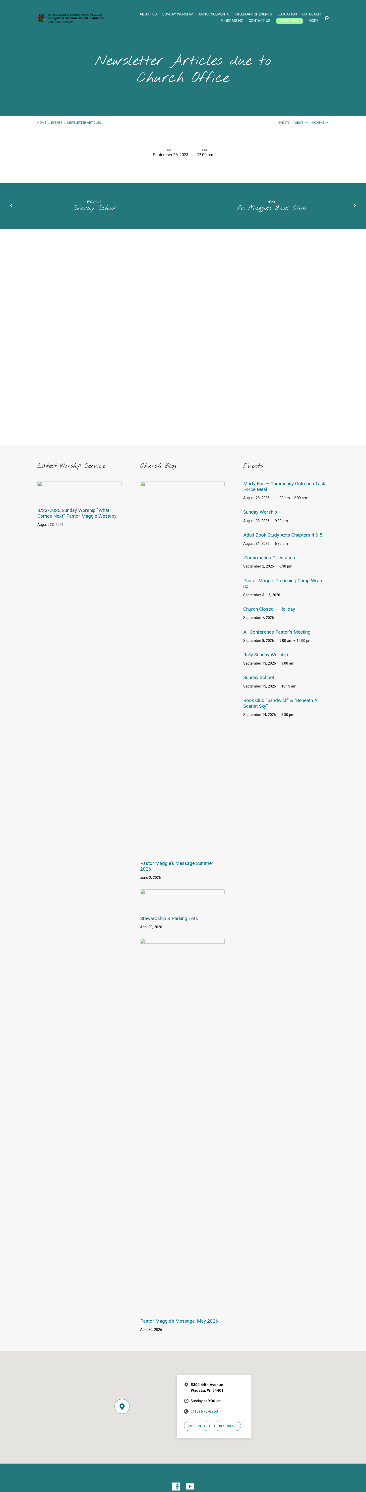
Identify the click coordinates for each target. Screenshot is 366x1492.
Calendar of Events (253, 14)
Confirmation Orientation (269, 558)
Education (287, 14)
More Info (196, 1426)
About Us (148, 14)
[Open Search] (327, 18)
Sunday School (94, 208)
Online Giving (289, 21)
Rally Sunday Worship (265, 655)
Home (41, 122)
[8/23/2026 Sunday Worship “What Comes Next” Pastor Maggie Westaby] (79, 498)
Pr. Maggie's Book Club (271, 208)
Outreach (311, 14)
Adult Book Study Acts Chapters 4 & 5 (282, 535)
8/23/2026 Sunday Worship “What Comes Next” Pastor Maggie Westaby (77, 513)
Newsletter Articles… (85, 122)
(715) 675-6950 (204, 1411)
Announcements (213, 14)
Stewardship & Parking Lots (169, 918)
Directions (227, 1426)
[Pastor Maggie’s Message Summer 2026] (182, 851)
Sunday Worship (177, 14)
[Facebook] (176, 1487)
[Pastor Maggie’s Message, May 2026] (182, 1309)
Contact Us (259, 21)
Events (56, 122)
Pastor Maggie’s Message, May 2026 (179, 1321)
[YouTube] (190, 1487)
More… (315, 21)
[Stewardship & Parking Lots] (182, 906)
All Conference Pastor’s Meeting (276, 632)
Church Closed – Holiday (269, 609)
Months (318, 122)
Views (299, 122)
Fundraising (232, 21)
